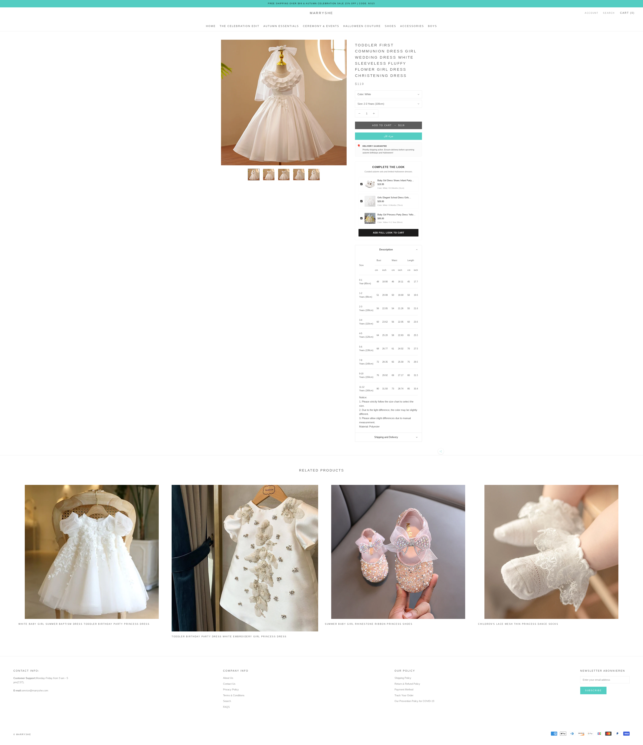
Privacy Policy (231, 689)
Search (609, 13)
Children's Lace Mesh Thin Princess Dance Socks (518, 624)
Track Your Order (404, 695)
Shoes (390, 26)
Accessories (412, 26)
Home (211, 26)
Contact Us (229, 683)
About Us (228, 677)
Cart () (627, 12)
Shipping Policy (403, 677)
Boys (432, 26)
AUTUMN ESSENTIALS (281, 26)
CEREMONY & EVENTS (321, 26)
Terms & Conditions (233, 695)
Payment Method (404, 689)
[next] (632, 560)
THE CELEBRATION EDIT (239, 26)
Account (591, 13)
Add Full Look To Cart (388, 232)
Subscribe (593, 690)
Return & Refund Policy (407, 683)
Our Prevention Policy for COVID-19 (414, 701)
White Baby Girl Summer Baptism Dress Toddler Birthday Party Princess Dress (84, 624)
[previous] (10, 560)
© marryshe (22, 734)
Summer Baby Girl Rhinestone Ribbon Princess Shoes (368, 624)
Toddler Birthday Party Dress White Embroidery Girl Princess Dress (229, 636)
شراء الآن (388, 136)
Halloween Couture (362, 26)
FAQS (226, 706)
